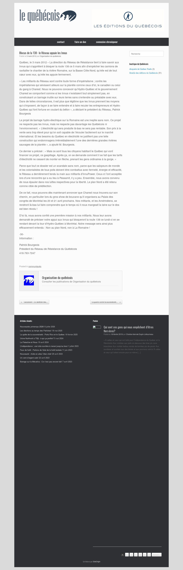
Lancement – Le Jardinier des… (34, 302)
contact (60, 42)
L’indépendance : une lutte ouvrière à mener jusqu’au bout (43, 346)
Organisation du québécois (50, 56)
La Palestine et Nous (28, 342)
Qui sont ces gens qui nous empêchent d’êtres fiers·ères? (128, 329)
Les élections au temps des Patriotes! (35, 330)
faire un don (80, 42)
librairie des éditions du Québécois (143, 72)
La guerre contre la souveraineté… (106, 302)
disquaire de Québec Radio (140, 69)
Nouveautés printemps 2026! (32, 326)
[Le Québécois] (47, 16)
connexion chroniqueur (107, 42)
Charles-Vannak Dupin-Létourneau (139, 334)
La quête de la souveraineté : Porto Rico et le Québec (42, 334)
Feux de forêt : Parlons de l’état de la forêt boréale (41, 350)
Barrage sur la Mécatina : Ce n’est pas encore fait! (41, 361)
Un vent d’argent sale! (29, 357)
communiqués (34, 266)
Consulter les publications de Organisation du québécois (71, 281)
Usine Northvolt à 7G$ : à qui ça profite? (37, 338)
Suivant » (156, 555)
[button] (164, 42)
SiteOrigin (96, 561)
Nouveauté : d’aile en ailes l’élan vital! (35, 353)
